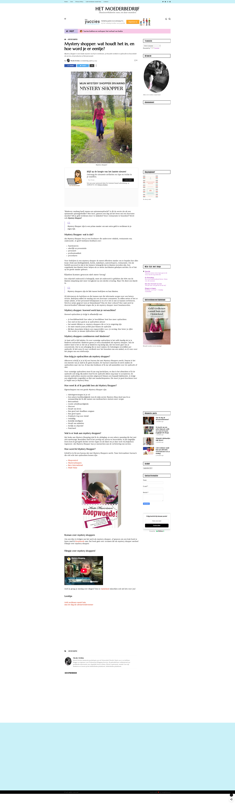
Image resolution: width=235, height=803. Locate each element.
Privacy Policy (79, 1)
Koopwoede (80, 541)
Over (71, 1)
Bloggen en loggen (150, 288)
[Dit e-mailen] (92, 65)
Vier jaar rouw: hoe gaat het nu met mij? (155, 285)
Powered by (152, 531)
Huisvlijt (147, 271)
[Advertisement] (157, 138)
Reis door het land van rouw (153, 284)
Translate (156, 48)
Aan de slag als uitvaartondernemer (78, 605)
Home (66, 1)
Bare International (75, 465)
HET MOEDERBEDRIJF (117, 8)
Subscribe (156, 525)
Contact (106, 1)
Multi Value (72, 468)
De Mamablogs (149, 277)
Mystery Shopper (72, 39)
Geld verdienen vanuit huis (93, 1)
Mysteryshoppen (75, 463)
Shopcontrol (73, 460)
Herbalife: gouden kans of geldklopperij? (97, 31)
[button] (166, 19)
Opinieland (105, 589)
